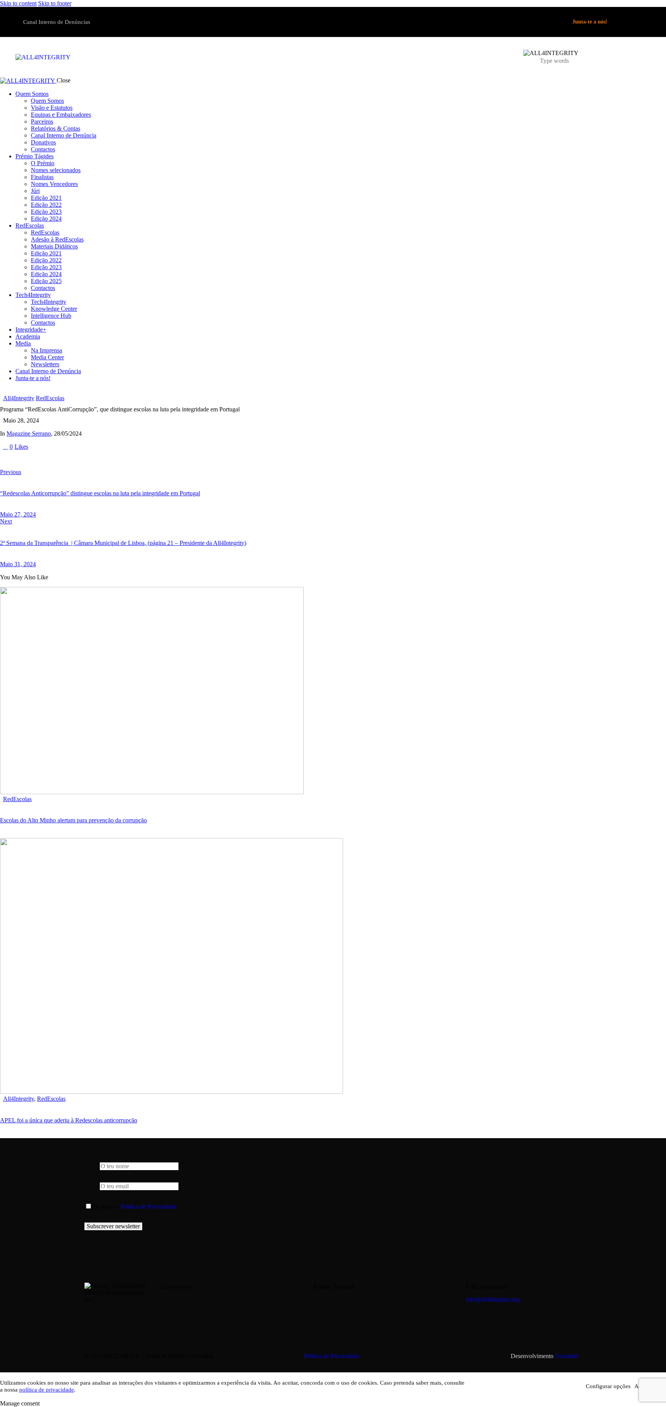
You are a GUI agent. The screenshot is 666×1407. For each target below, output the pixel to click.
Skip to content (18, 3)
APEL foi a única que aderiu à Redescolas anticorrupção (68, 1120)
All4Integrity (18, 398)
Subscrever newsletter (113, 1226)
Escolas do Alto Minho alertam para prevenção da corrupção (73, 820)
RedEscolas (50, 398)
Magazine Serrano (29, 433)
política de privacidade (46, 1390)
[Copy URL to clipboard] (74, 459)
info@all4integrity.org (493, 1299)
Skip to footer (54, 3)
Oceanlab (566, 1356)
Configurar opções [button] (608, 1386)
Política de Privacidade (148, 1206)
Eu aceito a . (135, 1206)
